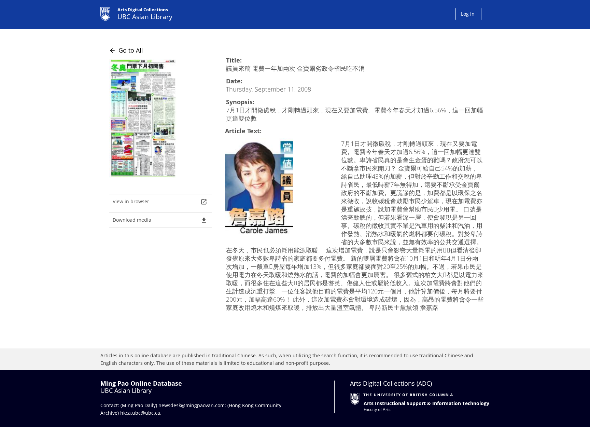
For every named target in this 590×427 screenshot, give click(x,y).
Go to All (126, 50)
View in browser (160, 201)
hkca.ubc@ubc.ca (140, 413)
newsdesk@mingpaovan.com (191, 405)
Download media (160, 220)
